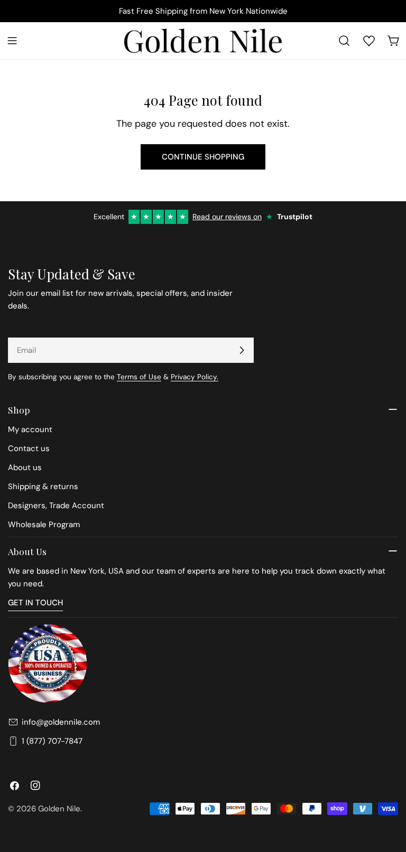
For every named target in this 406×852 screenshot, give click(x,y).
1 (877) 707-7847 (52, 741)
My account (30, 429)
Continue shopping (203, 157)
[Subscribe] (241, 350)
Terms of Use (139, 376)
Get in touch (35, 602)
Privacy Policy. (194, 376)
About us (25, 467)
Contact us (29, 448)
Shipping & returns (43, 486)
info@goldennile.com (61, 722)
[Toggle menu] (12, 40)
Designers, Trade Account (56, 505)
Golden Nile (59, 808)
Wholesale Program (44, 524)
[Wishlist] (369, 40)
